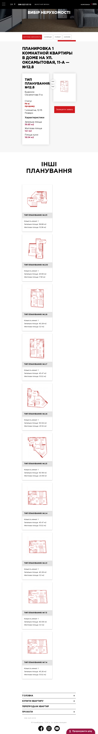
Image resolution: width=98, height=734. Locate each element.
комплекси (85, 4)
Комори (67, 37)
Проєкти (27, 712)
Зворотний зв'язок (41, 4)
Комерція (48, 37)
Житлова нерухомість (32, 37)
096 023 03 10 (24, 4)
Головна (27, 696)
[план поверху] (54, 86)
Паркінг (58, 37)
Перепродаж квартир (35, 706)
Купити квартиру (33, 701)
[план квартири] (54, 81)
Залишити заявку (64, 109)
